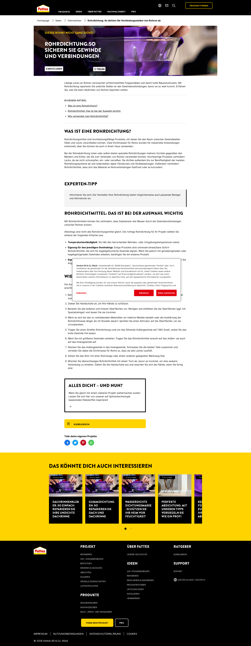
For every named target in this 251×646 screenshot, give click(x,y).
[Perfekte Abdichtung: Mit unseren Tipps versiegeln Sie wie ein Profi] (174, 499)
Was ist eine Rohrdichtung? (82, 105)
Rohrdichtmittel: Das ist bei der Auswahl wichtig (94, 110)
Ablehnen (144, 293)
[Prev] (43, 499)
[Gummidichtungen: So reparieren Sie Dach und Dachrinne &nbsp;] (102, 499)
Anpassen (81, 293)
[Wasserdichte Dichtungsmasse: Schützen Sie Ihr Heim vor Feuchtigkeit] (138, 499)
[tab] (125, 529)
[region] (126, 279)
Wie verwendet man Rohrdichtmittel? (88, 116)
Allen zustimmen (166, 293)
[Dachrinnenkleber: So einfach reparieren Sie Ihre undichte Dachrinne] (65, 499)
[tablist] (125, 529)
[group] (125, 198)
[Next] (207, 499)
